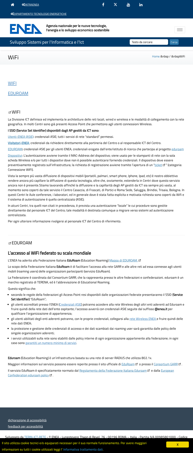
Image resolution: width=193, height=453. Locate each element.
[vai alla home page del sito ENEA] (13, 4)
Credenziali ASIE (70, 304)
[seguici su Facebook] (105, 4)
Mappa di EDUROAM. (123, 260)
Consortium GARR (166, 364)
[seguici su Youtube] (130, 4)
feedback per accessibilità (25, 426)
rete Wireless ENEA (143, 318)
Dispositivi (15, 155)
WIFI (12, 83)
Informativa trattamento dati (83, 449)
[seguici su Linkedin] (142, 4)
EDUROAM (18, 93)
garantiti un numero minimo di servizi (50, 342)
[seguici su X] (117, 4)
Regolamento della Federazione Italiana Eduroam (113, 370)
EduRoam (128, 364)
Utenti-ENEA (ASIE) (20, 136)
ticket (158, 164)
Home (156, 56)
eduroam (178, 149)
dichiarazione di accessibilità (27, 420)
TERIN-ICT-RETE (35, 437)
